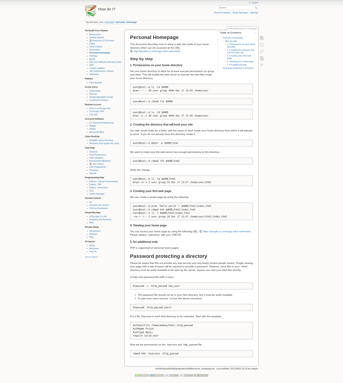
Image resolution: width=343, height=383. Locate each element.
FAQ (91, 222)
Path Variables (96, 158)
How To (93, 251)
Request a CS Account (103, 40)
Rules (92, 245)
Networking (94, 91)
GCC (91, 191)
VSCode (93, 114)
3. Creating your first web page (239, 57)
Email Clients (95, 46)
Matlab (92, 126)
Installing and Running (100, 219)
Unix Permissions (97, 155)
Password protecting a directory (238, 68)
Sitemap (254, 12)
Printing (93, 56)
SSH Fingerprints (97, 167)
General (93, 152)
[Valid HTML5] (171, 375)
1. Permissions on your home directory (241, 45)
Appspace (94, 74)
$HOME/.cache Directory (101, 140)
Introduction (95, 34)
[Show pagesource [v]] (262, 38)
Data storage (95, 82)
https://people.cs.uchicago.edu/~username (227, 231)
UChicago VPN (96, 111)
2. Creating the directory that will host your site (240, 51)
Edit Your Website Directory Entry (105, 62)
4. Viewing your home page (240, 61)
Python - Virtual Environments (103, 181)
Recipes (93, 234)
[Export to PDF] (262, 58)
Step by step (231, 41)
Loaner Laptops (97, 68)
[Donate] (142, 375)
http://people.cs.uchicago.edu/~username (157, 51)
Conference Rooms (98, 100)
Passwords (94, 49)
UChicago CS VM (97, 216)
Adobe (92, 129)
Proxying (93, 170)
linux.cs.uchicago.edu (99, 108)
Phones (93, 94)
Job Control (98, 164)
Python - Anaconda (98, 187)
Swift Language (97, 194)
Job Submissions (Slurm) (101, 71)
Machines (94, 248)
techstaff (110, 22)
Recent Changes (222, 12)
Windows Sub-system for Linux (104, 143)
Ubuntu (92, 173)
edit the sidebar (91, 257)
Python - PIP (95, 184)
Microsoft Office (96, 132)
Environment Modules (100, 161)
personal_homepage (126, 22)
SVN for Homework (98, 208)
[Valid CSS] (186, 375)
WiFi (91, 65)
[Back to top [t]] (262, 65)
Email (92, 43)
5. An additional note (237, 64)
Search (256, 7)
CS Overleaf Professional (101, 123)
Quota (92, 59)
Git (90, 202)
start (101, 22)
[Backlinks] (262, 51)
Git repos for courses (99, 205)
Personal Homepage (99, 52)
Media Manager (240, 12)
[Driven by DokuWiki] (201, 375)
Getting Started (96, 37)
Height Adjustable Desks (101, 97)
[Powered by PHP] (157, 375)
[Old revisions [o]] (262, 44)
